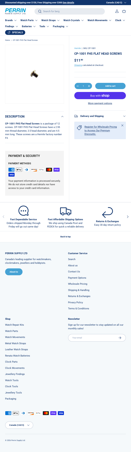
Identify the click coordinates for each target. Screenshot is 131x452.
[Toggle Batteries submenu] (34, 26)
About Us (14, 272)
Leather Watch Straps (16, 349)
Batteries (27, 26)
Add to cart (110, 86)
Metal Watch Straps (15, 343)
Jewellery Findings (15, 374)
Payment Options (77, 277)
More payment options (100, 103)
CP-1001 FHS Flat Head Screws (25, 40)
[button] (123, 11)
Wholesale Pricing (77, 283)
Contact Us (74, 271)
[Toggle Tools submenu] (48, 26)
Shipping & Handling (78, 290)
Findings (9, 26)
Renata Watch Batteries (17, 355)
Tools (42, 26)
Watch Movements (98, 20)
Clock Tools (11, 386)
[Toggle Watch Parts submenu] (36, 20)
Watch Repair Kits (14, 324)
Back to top (65, 236)
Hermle (77, 48)
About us (73, 265)
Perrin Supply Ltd (18, 440)
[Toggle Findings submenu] (17, 26)
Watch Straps (48, 20)
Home (7, 40)
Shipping (78, 65)
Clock (118, 20)
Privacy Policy (75, 302)
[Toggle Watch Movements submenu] (110, 20)
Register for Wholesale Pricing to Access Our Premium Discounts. (101, 130)
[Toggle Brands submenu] (15, 20)
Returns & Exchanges (79, 296)
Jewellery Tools (13, 392)
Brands (9, 20)
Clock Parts (11, 361)
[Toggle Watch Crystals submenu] (82, 20)
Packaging (58, 26)
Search (71, 259)
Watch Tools (12, 380)
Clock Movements (15, 368)
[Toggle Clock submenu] (124, 20)
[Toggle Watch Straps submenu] (58, 20)
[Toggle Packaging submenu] (67, 26)
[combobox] (70, 11)
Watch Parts (27, 20)
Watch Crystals (71, 20)
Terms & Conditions (78, 308)
